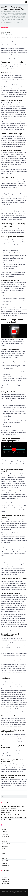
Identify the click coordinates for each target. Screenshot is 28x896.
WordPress (21, 891)
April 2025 (4, 856)
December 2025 (5, 836)
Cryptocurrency (5, 879)
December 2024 (5, 865)
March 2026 (4, 831)
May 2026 (4, 829)
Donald (8, 32)
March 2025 (4, 858)
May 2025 (4, 853)
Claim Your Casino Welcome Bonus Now (11, 814)
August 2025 (5, 846)
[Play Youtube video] (14, 331)
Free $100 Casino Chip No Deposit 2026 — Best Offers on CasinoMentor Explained (12, 807)
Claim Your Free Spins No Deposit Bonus (11, 820)
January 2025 (5, 863)
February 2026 (5, 834)
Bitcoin (3, 875)
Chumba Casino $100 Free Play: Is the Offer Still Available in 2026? (13, 811)
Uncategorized (5, 883)
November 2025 (5, 839)
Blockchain (4, 27)
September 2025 (6, 843)
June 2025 (4, 851)
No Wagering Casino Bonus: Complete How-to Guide (14, 817)
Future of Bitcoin (5, 881)
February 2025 (5, 860)
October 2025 (5, 841)
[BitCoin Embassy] (5, 1)
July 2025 (4, 848)
